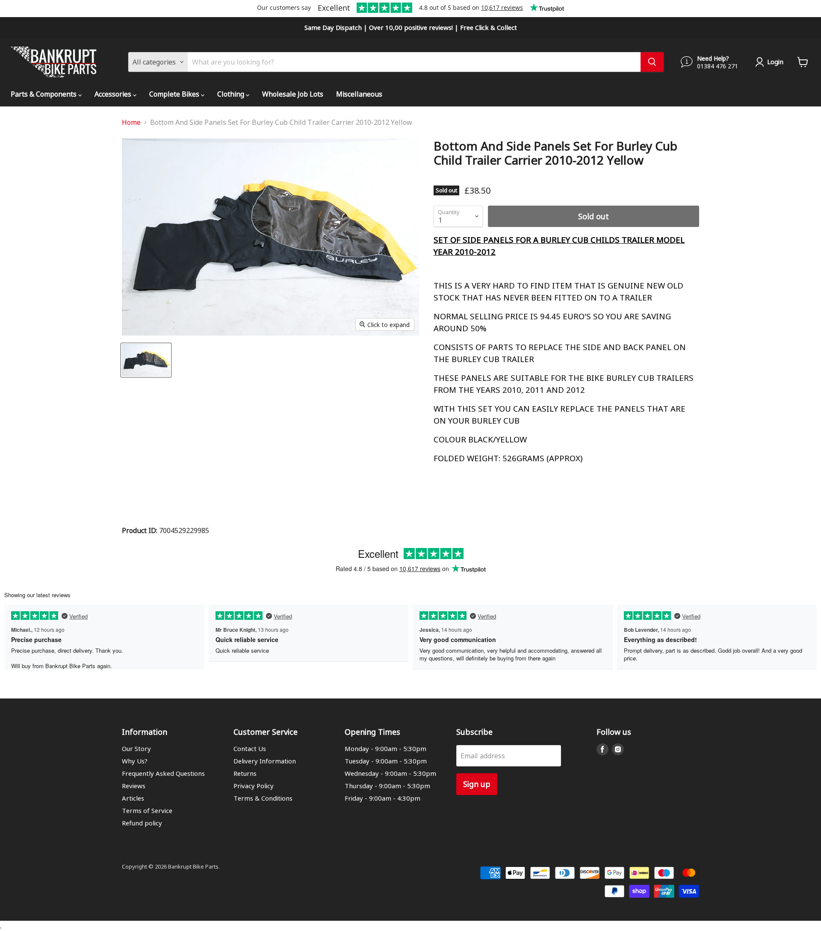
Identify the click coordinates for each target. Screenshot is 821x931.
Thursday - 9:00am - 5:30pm (387, 785)
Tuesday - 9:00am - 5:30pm (386, 761)
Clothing (231, 94)
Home (131, 122)
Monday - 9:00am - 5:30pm (385, 748)
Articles (133, 798)
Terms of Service (147, 810)
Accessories (114, 94)
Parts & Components (44, 94)
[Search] (652, 62)
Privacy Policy (253, 785)
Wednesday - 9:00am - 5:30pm (390, 773)
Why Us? (135, 761)
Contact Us (249, 748)
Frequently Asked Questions (163, 773)
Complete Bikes (175, 94)
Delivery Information (264, 761)
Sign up (476, 784)
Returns (245, 773)
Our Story (136, 748)
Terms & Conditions (262, 798)
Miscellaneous (359, 94)
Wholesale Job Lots (292, 94)
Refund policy (142, 823)
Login (775, 61)
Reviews (133, 785)
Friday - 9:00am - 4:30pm (382, 798)
